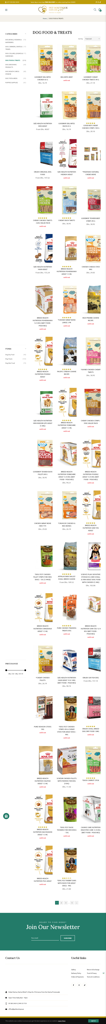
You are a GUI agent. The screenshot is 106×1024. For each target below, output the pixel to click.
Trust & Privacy (92, 973)
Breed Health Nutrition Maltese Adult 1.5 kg (43, 780)
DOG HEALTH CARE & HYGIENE (15, 72)
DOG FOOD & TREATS (15, 60)
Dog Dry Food (15, 354)
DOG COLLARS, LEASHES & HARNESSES (15, 54)
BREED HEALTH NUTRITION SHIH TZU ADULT (91, 527)
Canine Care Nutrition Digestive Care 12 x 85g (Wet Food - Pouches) (91, 829)
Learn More (61, 1021)
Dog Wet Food (15, 363)
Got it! (93, 1021)
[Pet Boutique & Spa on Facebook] (96, 2)
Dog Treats (15, 359)
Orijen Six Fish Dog (91, 677)
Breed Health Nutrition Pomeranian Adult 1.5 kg (67, 271)
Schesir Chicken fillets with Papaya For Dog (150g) (67, 780)
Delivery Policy (76, 973)
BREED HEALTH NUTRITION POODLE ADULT (42, 374)
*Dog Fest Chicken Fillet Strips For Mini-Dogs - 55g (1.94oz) (42, 576)
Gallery (73, 969)
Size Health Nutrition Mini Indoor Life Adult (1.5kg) (42, 423)
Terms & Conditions (93, 977)
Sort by (80, 39)
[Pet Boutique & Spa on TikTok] (100, 2)
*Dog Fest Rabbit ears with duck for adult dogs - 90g (66, 883)
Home (45, 18)
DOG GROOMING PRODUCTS (15, 66)
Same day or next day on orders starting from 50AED (53, 2)
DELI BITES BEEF (67, 77)
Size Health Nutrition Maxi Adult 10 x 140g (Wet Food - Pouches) (66, 680)
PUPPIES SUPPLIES (15, 82)
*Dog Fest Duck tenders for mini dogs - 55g (66, 829)
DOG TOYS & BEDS (15, 78)
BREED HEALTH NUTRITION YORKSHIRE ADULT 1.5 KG (67, 425)
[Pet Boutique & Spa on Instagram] (98, 2)
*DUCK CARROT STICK (90, 780)
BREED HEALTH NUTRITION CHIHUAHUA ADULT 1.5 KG (42, 628)
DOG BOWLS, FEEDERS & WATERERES (15, 41)
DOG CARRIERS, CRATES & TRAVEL (15, 48)
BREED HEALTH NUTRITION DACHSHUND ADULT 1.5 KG (42, 832)
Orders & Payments (77, 977)
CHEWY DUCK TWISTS (66, 220)
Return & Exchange (93, 969)
